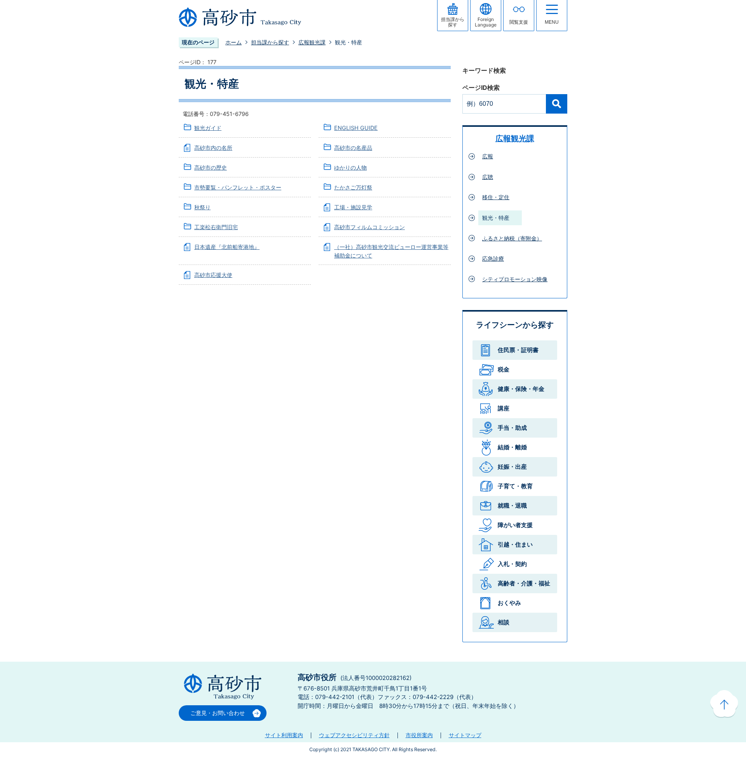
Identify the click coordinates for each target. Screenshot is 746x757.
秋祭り (202, 207)
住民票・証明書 (518, 350)
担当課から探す (270, 42)
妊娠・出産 (512, 466)
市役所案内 (419, 735)
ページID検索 (481, 87)
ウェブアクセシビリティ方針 (354, 735)
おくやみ (509, 602)
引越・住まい (515, 544)
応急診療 (493, 258)
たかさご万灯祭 (353, 187)
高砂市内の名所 (213, 147)
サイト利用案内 (284, 735)
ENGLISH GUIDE (356, 127)
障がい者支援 (515, 525)
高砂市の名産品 (353, 147)
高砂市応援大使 (213, 275)
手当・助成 (512, 427)
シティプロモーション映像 (514, 279)
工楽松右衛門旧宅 (216, 227)
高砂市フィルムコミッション (369, 227)
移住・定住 (495, 197)
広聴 (487, 176)
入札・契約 (512, 564)
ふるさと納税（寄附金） (512, 238)
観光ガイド (207, 127)
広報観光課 (312, 42)
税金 (503, 369)
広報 (487, 156)
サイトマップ (465, 735)
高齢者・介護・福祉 (524, 583)
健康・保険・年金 (521, 389)
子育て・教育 (515, 486)
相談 (503, 622)
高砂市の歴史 (210, 167)
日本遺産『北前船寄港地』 (227, 247)
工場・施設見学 (353, 207)
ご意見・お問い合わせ (217, 713)
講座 (503, 408)
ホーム (233, 42)
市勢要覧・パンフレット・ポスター (237, 187)
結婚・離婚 (512, 447)
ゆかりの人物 (350, 167)
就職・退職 (512, 505)
